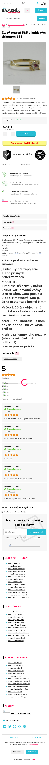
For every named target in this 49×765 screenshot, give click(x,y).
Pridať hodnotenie (10, 359)
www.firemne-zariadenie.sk (18, 686)
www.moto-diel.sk (15, 668)
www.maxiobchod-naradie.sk (19, 681)
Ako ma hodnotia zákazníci (26, 98)
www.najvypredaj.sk (15, 617)
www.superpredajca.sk (16, 630)
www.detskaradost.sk (16, 569)
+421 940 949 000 (8, 3)
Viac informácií (33, 745)
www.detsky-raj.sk (15, 566)
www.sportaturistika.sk (16, 590)
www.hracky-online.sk (16, 576)
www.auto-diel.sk (14, 663)
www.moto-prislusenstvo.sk (19, 684)
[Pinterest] (24, 727)
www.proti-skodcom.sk (17, 625)
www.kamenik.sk (14, 563)
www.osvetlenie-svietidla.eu (19, 635)
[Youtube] (20, 727)
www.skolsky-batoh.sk (16, 587)
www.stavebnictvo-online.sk (18, 678)
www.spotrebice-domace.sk (18, 633)
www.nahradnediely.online (18, 689)
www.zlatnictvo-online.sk (17, 595)
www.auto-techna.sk (15, 665)
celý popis (42, 113)
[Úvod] (11, 10)
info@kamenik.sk (12, 720)
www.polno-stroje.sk (16, 673)
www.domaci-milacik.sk (17, 574)
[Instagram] (15, 727)
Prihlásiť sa (35, 532)
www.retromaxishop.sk (17, 628)
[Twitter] (10, 727)
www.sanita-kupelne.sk (17, 584)
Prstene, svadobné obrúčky (16, 25)
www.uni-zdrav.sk (15, 692)
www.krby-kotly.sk (15, 676)
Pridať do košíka (26, 134)
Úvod (3, 25)
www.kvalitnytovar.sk (16, 614)
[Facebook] (5, 727)
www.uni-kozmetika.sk (16, 638)
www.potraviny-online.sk (17, 592)
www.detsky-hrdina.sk (16, 571)
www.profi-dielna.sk (15, 671)
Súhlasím (32, 752)
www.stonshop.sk (15, 582)
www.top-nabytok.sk (16, 622)
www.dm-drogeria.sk (16, 612)
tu (34, 760)
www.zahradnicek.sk (15, 641)
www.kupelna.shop (15, 579)
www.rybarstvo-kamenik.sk (18, 597)
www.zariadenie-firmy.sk (17, 697)
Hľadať (42, 18)
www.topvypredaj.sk (16, 620)
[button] (24, 645)
